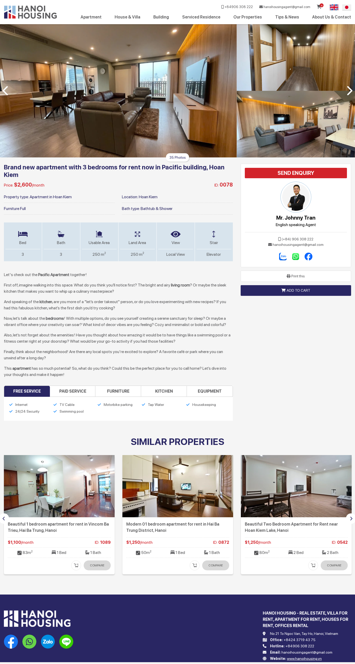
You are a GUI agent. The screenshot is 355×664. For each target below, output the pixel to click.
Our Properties (247, 17)
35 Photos (177, 157)
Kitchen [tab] (164, 391)
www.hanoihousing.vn (304, 658)
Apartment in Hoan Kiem (51, 196)
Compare (97, 565)
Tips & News (287, 17)
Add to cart (298, 290)
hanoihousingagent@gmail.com (286, 7)
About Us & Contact (331, 17)
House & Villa (127, 17)
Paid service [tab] (72, 391)
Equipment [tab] (210, 391)
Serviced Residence (201, 17)
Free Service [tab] (27, 391)
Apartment (91, 17)
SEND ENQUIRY (296, 173)
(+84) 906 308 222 (297, 239)
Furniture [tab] (118, 391)
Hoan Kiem (148, 196)
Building (161, 17)
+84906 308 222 (238, 7)
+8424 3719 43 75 (299, 640)
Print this (298, 276)
